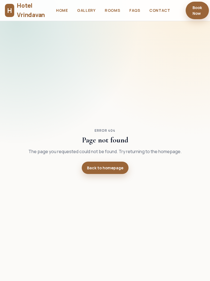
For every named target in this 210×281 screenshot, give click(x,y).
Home (62, 10)
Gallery (86, 10)
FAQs (134, 10)
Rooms (112, 10)
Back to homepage (105, 167)
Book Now (197, 10)
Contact (159, 10)
